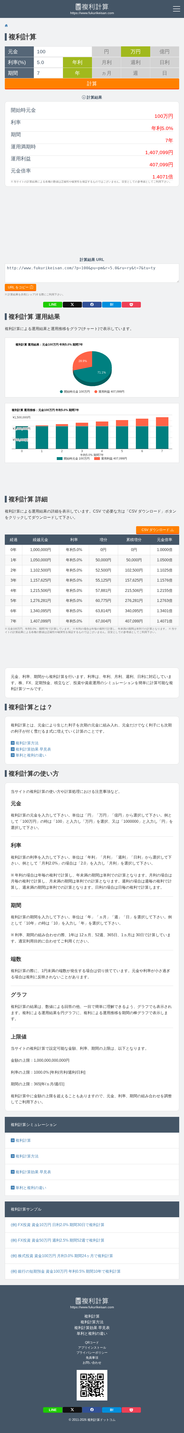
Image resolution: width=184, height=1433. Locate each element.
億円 (165, 51)
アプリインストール (92, 1347)
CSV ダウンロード (156, 530)
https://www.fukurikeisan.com (92, 13)
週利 (136, 62)
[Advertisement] (54, 222)
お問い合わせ (92, 1362)
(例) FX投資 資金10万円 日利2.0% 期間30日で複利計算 (57, 1225)
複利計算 (22, 37)
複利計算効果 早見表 (33, 749)
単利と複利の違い (30, 755)
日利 (165, 62)
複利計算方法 (27, 743)
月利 (107, 62)
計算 (92, 83)
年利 (77, 62)
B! (112, 304)
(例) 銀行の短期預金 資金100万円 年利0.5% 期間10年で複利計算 (66, 1271)
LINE (53, 304)
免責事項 (92, 1357)
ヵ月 (106, 73)
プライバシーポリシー (92, 1352)
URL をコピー (19, 287)
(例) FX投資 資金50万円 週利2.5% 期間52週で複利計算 (57, 1240)
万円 (136, 51)
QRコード (92, 1342)
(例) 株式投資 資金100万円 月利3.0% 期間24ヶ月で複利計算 (62, 1256)
